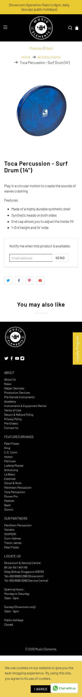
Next (49, 48)
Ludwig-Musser (14, 465)
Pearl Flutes (11, 443)
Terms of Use (12, 410)
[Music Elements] (41, 27)
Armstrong (11, 470)
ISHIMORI (10, 534)
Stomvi (8, 509)
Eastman (10, 478)
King (7, 448)
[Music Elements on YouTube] (17, 359)
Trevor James (13, 543)
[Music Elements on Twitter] (6, 359)
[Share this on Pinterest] (29, 280)
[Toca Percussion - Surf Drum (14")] (41, 111)
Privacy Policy (13, 419)
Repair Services (14, 388)
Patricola (10, 461)
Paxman (9, 500)
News (7, 384)
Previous (36, 48)
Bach (7, 505)
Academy (10, 401)
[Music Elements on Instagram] (22, 359)
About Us (10, 379)
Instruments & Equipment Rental (25, 406)
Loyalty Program (77, 348)
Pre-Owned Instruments (19, 397)
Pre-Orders (11, 423)
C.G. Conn (10, 452)
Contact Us (11, 428)
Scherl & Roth (13, 483)
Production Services (17, 392)
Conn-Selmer (12, 538)
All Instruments (49, 57)
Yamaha (9, 529)
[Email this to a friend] (40, 280)
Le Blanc (9, 474)
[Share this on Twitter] (8, 280)
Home (25, 57)
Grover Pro (11, 496)
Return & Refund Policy (18, 414)
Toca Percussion (14, 492)
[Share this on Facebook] (19, 280)
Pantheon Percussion (18, 487)
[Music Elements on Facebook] (11, 359)
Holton (8, 456)
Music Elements (45, 649)
